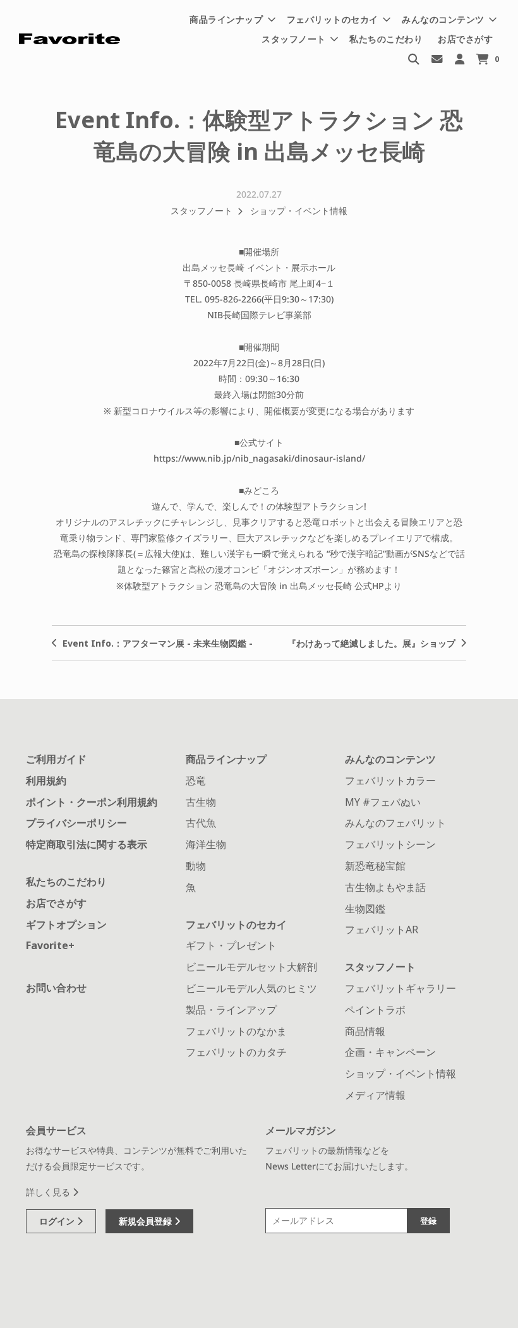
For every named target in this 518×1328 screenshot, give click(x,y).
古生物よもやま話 (385, 887)
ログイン (58, 1221)
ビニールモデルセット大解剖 (251, 967)
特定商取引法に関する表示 (86, 844)
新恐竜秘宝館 (375, 866)
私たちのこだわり (386, 39)
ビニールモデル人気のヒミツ (251, 988)
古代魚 (201, 823)
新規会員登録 (146, 1221)
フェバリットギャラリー (400, 988)
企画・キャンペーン (390, 1052)
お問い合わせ (56, 988)
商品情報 (365, 1031)
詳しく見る (49, 1192)
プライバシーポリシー (76, 823)
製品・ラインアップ (231, 1010)
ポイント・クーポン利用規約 (91, 802)
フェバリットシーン (390, 844)
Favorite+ (50, 945)
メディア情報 (375, 1095)
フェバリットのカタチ (236, 1052)
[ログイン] (459, 58)
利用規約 (46, 780)
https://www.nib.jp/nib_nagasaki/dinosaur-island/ (259, 458)
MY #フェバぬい (383, 802)
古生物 (201, 802)
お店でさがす (465, 39)
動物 (196, 866)
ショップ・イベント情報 (298, 211)
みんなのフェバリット (395, 823)
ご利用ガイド (56, 759)
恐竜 (196, 780)
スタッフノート (201, 211)
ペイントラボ (375, 1010)
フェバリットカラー (390, 780)
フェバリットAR (381, 929)
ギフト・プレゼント (231, 945)
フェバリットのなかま (236, 1031)
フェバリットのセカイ (236, 924)
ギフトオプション (66, 924)
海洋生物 (206, 844)
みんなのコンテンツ (390, 759)
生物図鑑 (365, 909)
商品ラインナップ (226, 759)
